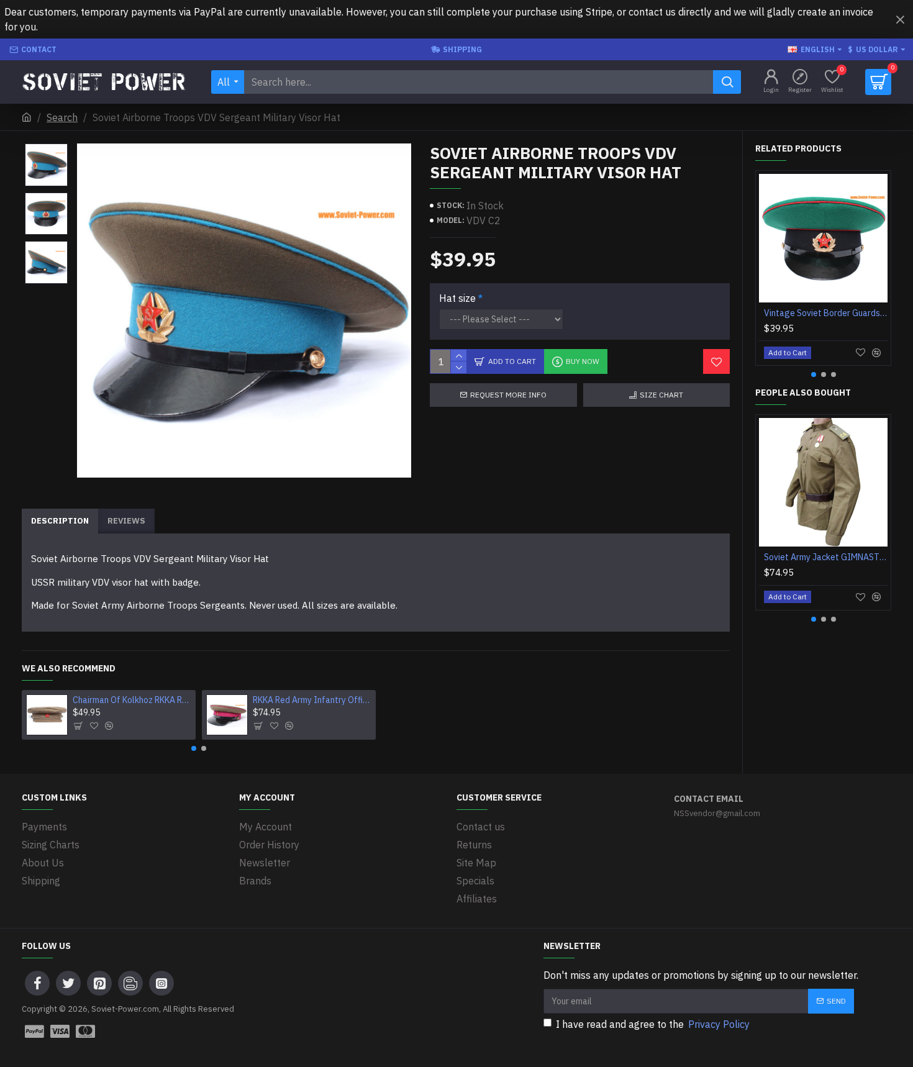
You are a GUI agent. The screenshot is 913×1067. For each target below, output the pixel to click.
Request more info (508, 394)
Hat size (457, 298)
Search (62, 117)
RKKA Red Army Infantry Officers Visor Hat (312, 700)
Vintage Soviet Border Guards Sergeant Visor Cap (826, 313)
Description (60, 520)
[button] (193, 748)
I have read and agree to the (653, 1024)
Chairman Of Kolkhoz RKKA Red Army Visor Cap (132, 700)
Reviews (126, 520)
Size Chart (661, 394)
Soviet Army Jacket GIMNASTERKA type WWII (826, 557)
